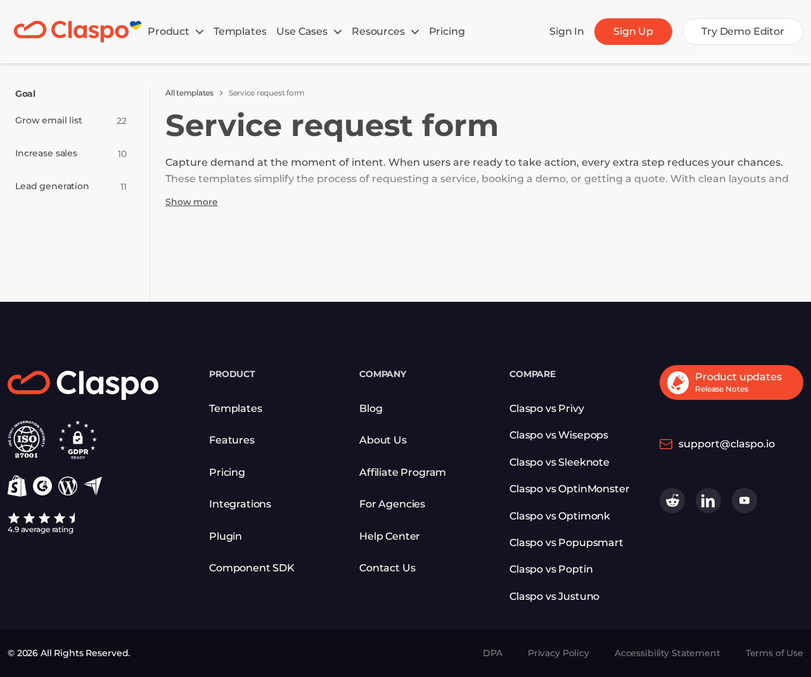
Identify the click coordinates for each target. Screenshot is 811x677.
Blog (370, 408)
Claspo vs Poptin (550, 569)
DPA (492, 653)
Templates (235, 408)
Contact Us (387, 568)
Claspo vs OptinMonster (569, 489)
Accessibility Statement (667, 653)
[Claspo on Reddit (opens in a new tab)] (672, 500)
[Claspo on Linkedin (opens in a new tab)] (708, 500)
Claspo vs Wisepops (558, 435)
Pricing (227, 472)
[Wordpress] (67, 485)
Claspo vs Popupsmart (566, 543)
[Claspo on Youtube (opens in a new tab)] (744, 500)
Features (232, 440)
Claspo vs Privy (546, 408)
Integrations (240, 504)
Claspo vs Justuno (554, 596)
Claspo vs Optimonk (559, 516)
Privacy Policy (558, 653)
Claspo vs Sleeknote (559, 462)
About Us (383, 440)
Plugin (225, 536)
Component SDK (252, 568)
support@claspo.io (727, 444)
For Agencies (392, 504)
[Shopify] (17, 486)
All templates (189, 92)
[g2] (42, 485)
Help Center (389, 536)
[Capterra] (93, 486)
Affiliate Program (402, 472)
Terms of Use (774, 653)
